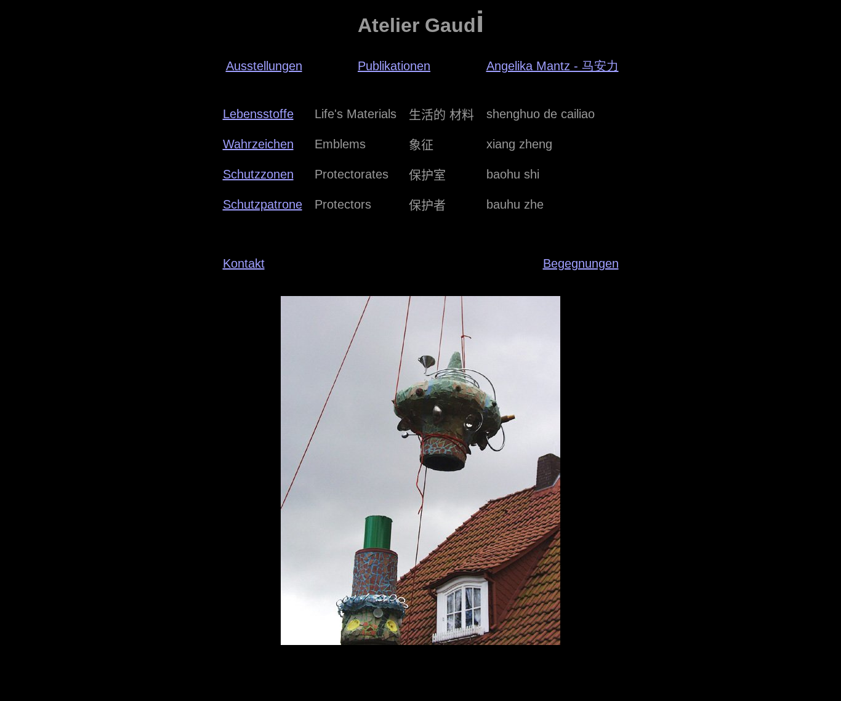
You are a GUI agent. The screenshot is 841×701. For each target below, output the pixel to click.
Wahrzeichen (258, 144)
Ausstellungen (264, 66)
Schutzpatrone (262, 204)
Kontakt (244, 263)
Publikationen (394, 66)
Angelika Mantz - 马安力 (552, 66)
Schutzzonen (258, 174)
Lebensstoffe (258, 114)
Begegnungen (581, 263)
